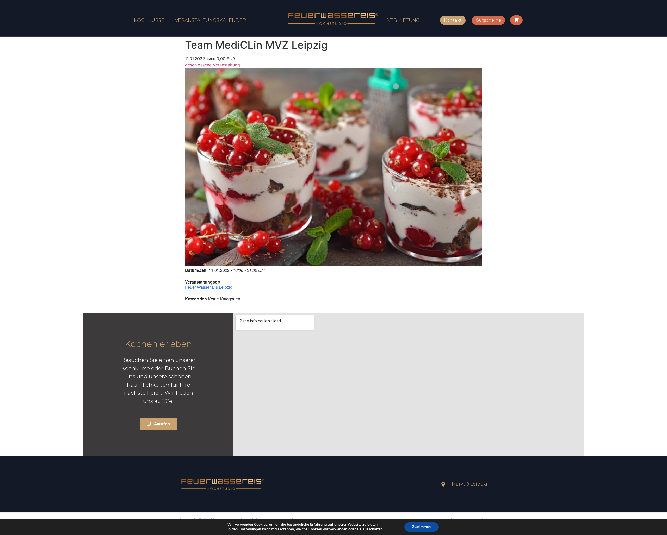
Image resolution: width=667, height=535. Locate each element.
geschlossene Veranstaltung (212, 64)
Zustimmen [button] (421, 526)
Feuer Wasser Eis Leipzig (208, 287)
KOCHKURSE (149, 20)
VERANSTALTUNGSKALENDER (210, 20)
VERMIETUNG (403, 20)
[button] (453, 20)
